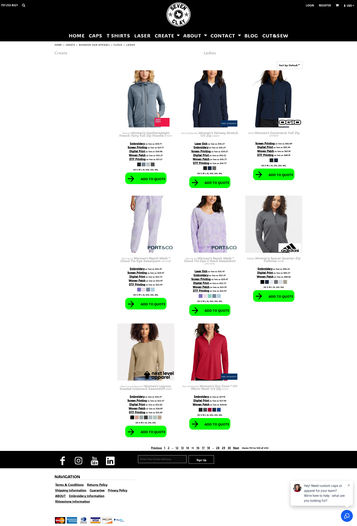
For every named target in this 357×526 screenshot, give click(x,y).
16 (197, 447)
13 (182, 447)
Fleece (118, 44)
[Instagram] (78, 461)
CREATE (70, 44)
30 (229, 447)
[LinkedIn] (110, 461)
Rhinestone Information (72, 501)
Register (325, 5)
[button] (23, 5)
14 (187, 447)
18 (208, 447)
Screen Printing (137, 147)
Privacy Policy (117, 490)
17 (203, 447)
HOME (58, 44)
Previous (156, 447)
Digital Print (137, 151)
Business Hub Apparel (94, 44)
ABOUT (60, 496)
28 (217, 447)
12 (177, 447)
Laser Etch (201, 143)
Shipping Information (70, 490)
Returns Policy (97, 485)
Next (236, 447)
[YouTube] (94, 461)
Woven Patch (137, 155)
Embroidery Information (86, 496)
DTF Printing (137, 159)
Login (310, 5)
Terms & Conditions (69, 485)
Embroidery (137, 143)
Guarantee (97, 490)
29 (223, 447)
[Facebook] (62, 461)
